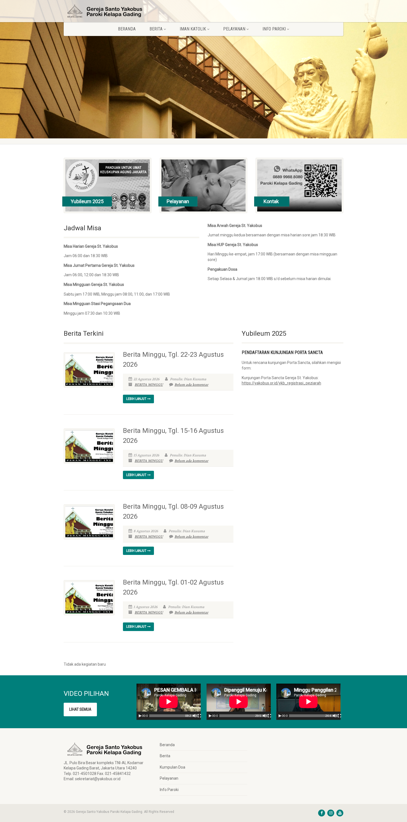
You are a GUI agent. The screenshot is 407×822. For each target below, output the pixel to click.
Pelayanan (169, 778)
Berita (165, 756)
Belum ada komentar (191, 384)
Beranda (127, 29)
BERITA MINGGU (149, 384)
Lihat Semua (80, 709)
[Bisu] (194, 716)
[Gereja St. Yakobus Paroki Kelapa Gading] (107, 11)
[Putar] (140, 716)
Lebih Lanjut (136, 399)
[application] (168, 702)
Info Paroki (169, 789)
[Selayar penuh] (199, 716)
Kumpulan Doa (172, 767)
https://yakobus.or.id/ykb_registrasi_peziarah (281, 383)
